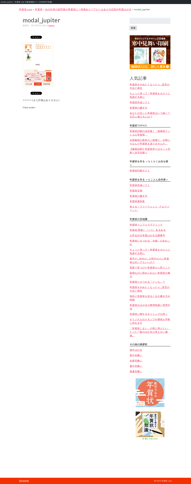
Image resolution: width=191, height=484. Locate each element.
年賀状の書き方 (138, 107)
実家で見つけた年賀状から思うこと (150, 267)
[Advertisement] (150, 456)
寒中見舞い (136, 355)
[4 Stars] (29, 100)
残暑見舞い (136, 371)
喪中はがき (136, 349)
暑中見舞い (136, 366)
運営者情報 (24, 481)
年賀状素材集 (137, 201)
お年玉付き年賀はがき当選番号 (147, 235)
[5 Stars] (31, 100)
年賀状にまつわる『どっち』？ (147, 281)
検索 (133, 27)
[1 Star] (23, 100)
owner (51, 25)
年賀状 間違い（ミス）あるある (148, 230)
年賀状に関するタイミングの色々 (149, 314)
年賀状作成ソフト (140, 102)
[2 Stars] (25, 100)
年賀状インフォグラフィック (146, 224)
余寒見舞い (136, 360)
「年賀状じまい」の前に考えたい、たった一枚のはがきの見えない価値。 (150, 332)
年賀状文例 (136, 190)
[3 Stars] (27, 100)
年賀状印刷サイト (140, 170)
